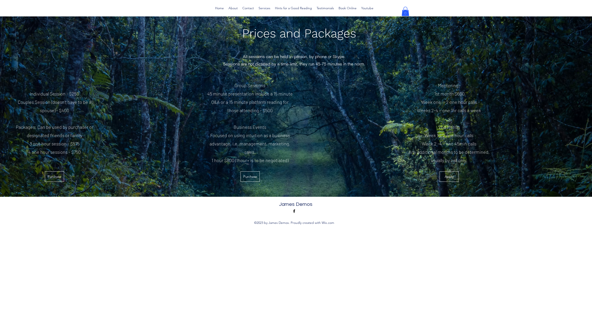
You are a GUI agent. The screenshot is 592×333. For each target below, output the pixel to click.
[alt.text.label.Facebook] (294, 211)
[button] (405, 11)
